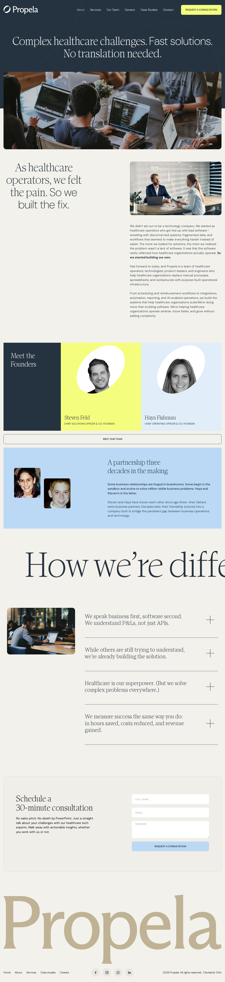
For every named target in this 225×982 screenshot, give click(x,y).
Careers (130, 10)
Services (95, 10)
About (81, 10)
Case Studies (149, 10)
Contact (168, 10)
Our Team (113, 10)
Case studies (48, 972)
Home (7, 972)
